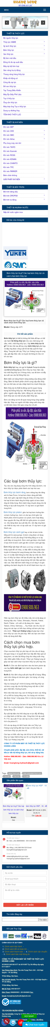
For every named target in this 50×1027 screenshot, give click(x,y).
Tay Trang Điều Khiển (12, 90)
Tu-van (26, 776)
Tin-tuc (16, 776)
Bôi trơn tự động (9, 199)
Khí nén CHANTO (10, 163)
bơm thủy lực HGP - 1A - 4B (36, 806)
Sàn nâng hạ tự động (12, 70)
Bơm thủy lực (8, 50)
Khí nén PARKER (10, 171)
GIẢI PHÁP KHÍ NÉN (11, 179)
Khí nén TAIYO (9, 147)
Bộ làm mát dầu (9, 58)
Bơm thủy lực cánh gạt (14, 532)
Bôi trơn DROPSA (10, 195)
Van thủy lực (8, 54)
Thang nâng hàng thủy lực (14, 74)
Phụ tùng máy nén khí (12, 143)
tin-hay (7, 776)
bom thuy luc (14, 773)
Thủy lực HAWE (9, 42)
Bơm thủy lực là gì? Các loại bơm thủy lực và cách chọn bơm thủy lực (13, 809)
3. (13, 951)
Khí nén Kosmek (10, 151)
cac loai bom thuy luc (32, 773)
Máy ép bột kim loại (11, 66)
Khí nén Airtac (9, 139)
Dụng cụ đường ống (11, 110)
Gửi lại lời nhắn (25, 905)
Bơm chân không (10, 175)
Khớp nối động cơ (10, 78)
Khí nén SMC (8, 135)
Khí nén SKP (8, 127)
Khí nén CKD (8, 131)
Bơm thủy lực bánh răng (14, 492)
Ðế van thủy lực (9, 86)
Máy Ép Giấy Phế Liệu (12, 94)
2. (15, 949)
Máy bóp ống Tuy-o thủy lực (14, 106)
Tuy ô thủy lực (9, 98)
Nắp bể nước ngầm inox (13, 212)
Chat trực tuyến (36, 1024)
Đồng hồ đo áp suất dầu (13, 62)
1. (12, 946)
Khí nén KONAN (9, 159)
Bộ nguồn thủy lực (10, 38)
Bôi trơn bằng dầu (10, 191)
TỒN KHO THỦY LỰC (12, 114)
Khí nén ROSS (9, 155)
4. (36, 951)
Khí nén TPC (8, 167)
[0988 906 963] (6, 1021)
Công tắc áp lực (9, 82)
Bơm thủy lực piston (13, 512)
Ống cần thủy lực (10, 102)
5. (17, 954)
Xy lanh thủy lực (9, 46)
